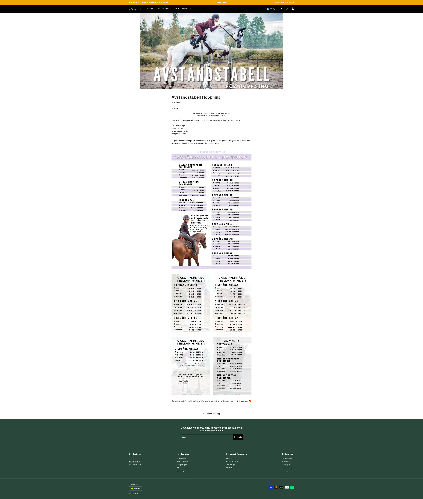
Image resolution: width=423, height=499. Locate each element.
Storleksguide (287, 461)
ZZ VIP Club (181, 471)
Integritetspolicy (232, 461)
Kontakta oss (181, 458)
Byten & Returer (182, 461)
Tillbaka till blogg (213, 414)
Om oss (131, 458)
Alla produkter (287, 468)
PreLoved (285, 471)
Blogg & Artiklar (134, 461)
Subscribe (238, 437)
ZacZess (137, 494)
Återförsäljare (231, 465)
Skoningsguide (287, 458)
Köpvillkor (229, 458)
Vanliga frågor (182, 465)
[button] (282, 8)
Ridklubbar (230, 468)
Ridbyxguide (286, 465)
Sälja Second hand (183, 468)
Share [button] (176, 108)
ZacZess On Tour (135, 465)
